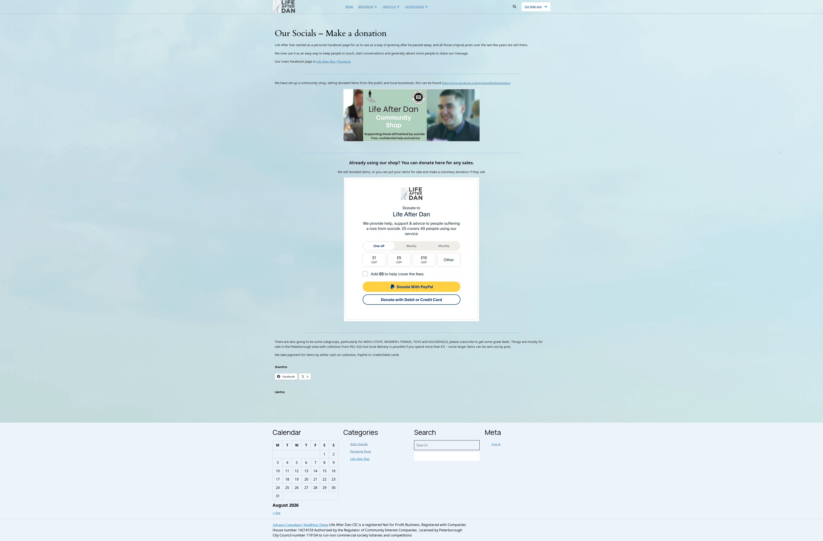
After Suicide (359, 444)
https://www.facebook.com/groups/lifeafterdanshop (476, 83)
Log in (496, 444)
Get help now (538, 8)
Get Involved (414, 6)
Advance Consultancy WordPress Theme (300, 525)
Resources (365, 6)
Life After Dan (359, 459)
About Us (389, 6)
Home (349, 6)
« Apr (276, 513)
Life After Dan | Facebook (333, 61)
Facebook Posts (360, 451)
